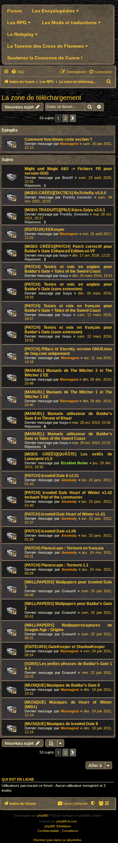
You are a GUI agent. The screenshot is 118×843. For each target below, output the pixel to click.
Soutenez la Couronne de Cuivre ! (45, 57)
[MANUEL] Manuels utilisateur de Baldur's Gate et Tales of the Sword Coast (68, 436)
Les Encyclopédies (54, 10)
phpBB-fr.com (66, 821)
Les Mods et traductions (70, 22)
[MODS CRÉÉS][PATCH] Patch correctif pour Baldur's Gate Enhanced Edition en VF (68, 248)
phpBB (42, 815)
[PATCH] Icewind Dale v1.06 (50, 531)
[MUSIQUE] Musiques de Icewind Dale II (61, 724)
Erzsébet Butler (74, 463)
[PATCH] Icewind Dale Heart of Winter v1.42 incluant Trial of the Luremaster (68, 495)
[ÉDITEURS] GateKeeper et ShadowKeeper (65, 646)
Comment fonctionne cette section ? (58, 139)
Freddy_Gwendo (77, 197)
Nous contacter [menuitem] (75, 803)
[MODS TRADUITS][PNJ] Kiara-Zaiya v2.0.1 (65, 210)
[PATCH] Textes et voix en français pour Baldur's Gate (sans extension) (68, 329)
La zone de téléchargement (41, 97)
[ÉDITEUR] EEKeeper (45, 229)
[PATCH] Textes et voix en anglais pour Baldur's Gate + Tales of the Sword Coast (68, 269)
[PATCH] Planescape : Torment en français (64, 548)
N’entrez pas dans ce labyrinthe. (57, 840)
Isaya (63, 255)
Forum (14, 10)
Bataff (67, 178)
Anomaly (69, 480)
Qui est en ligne (18, 779)
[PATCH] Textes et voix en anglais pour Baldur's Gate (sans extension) (68, 286)
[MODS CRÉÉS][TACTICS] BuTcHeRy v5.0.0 (65, 193)
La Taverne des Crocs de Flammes (46, 46)
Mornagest (69, 144)
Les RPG (17, 22)
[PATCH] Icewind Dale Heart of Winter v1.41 (65, 514)
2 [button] (65, 118)
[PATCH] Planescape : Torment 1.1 (56, 565)
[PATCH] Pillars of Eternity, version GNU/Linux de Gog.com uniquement (68, 351)
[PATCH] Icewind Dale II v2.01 (52, 475)
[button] (72, 118)
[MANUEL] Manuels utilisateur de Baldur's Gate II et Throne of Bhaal (68, 416)
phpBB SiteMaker (58, 826)
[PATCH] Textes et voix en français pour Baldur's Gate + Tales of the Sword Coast (68, 308)
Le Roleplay (21, 34)
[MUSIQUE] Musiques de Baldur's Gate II (62, 685)
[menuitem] (17, 72)
